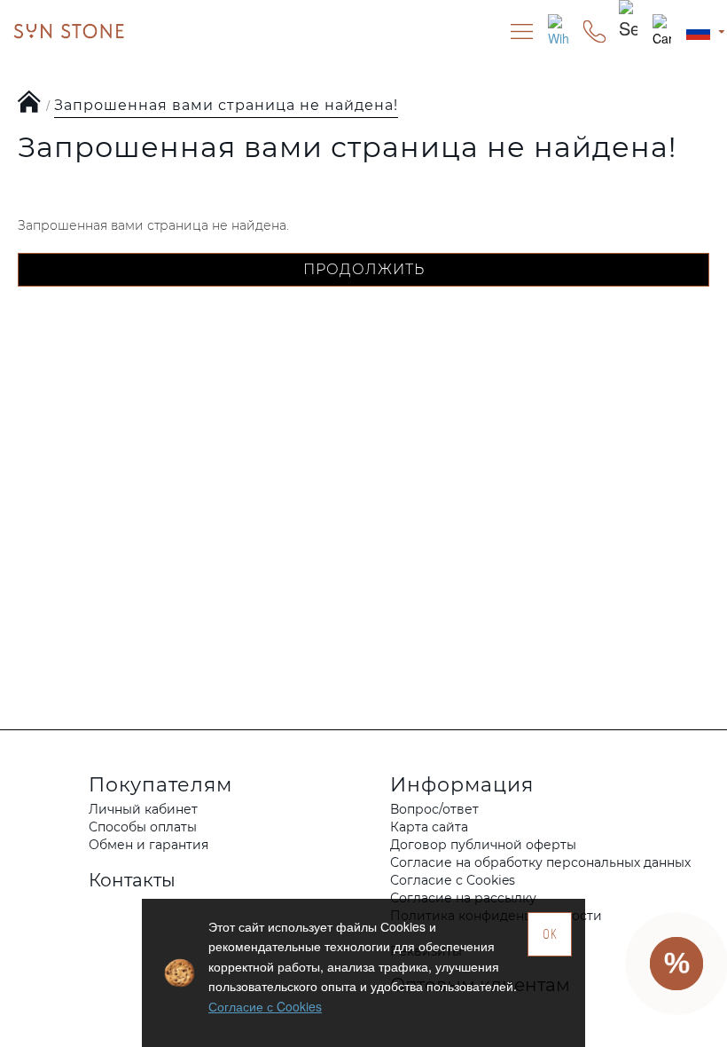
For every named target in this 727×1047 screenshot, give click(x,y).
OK (550, 933)
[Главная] (30, 103)
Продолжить (364, 269)
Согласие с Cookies (265, 1006)
